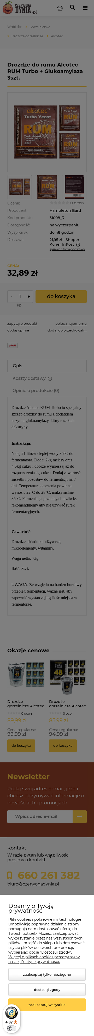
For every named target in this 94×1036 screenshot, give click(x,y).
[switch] (11, 1028)
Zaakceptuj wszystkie (47, 1005)
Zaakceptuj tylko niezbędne (47, 974)
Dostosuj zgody (47, 989)
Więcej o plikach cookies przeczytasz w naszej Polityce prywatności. (44, 959)
